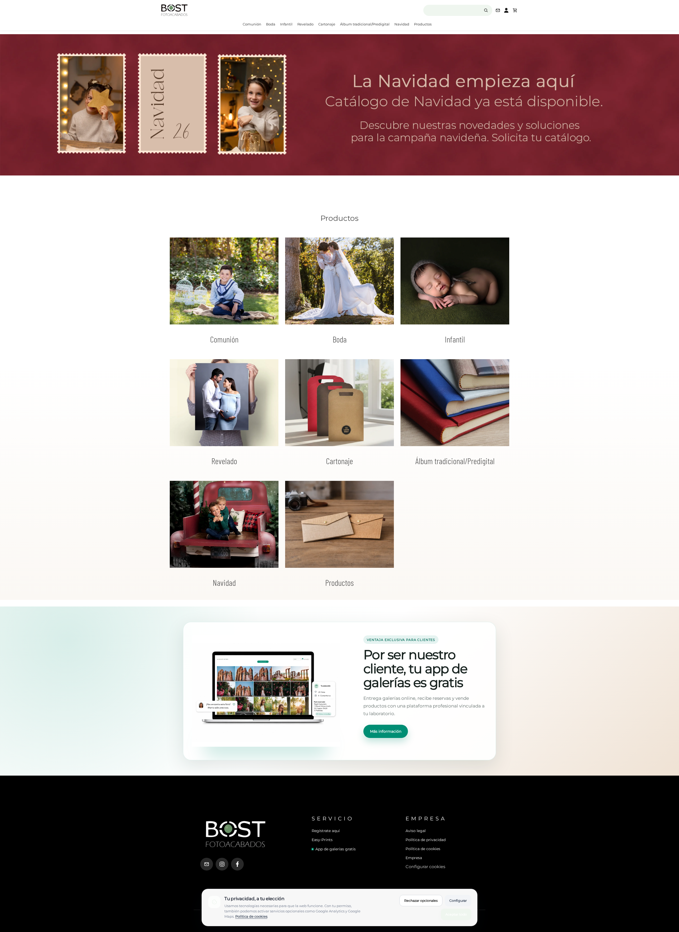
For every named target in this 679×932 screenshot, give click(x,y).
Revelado (305, 24)
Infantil (286, 24)
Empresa (414, 857)
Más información (385, 731)
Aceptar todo (456, 914)
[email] (206, 864)
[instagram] (222, 864)
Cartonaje (326, 24)
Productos (423, 24)
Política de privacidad (426, 839)
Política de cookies (423, 848)
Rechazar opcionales (421, 901)
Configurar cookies (425, 866)
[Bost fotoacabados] (201, 10)
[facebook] (237, 864)
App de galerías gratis (335, 849)
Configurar (458, 901)
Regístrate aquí (326, 830)
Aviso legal (416, 830)
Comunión (252, 24)
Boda (270, 24)
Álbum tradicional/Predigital (365, 24)
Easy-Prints (322, 839)
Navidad (401, 24)
